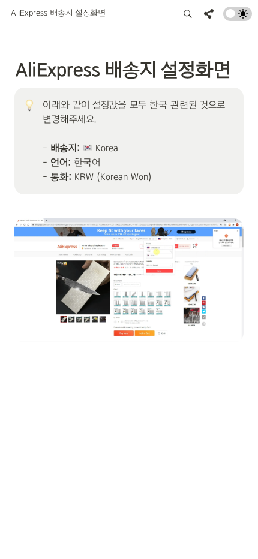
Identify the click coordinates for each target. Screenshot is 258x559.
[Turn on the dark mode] (237, 18)
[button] (58, 14)
